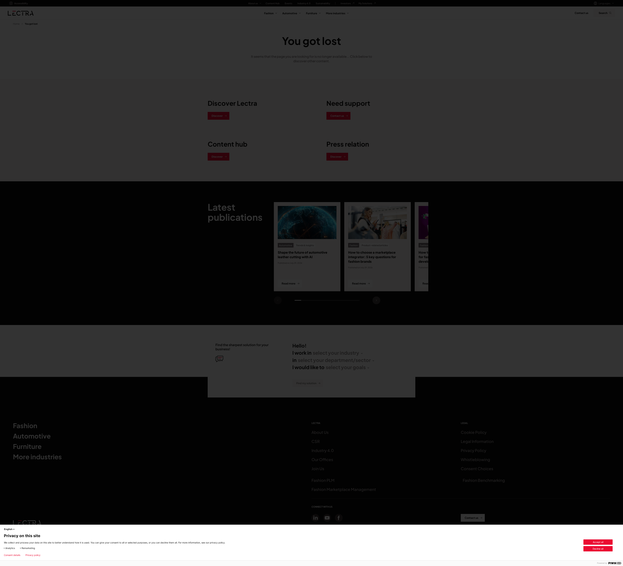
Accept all (598, 542)
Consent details (12, 555)
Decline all (598, 548)
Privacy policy (32, 555)
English (8, 529)
